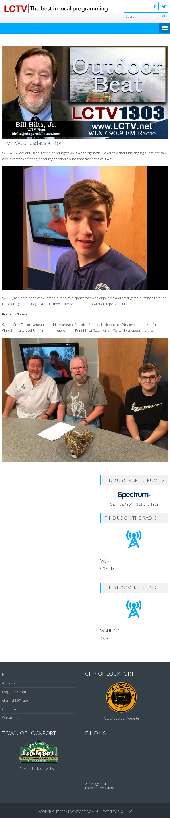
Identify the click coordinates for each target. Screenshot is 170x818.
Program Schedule (15, 692)
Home (6, 674)
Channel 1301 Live (15, 700)
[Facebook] (155, 6)
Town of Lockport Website (38, 768)
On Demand (11, 709)
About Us (8, 683)
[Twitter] (164, 6)
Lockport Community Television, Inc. (100, 812)
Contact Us (10, 718)
